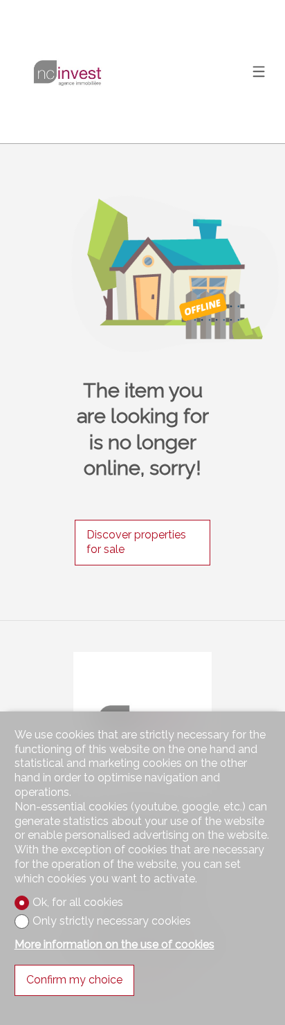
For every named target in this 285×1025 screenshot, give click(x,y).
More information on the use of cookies (114, 944)
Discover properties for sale (136, 542)
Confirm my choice (74, 979)
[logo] (66, 72)
